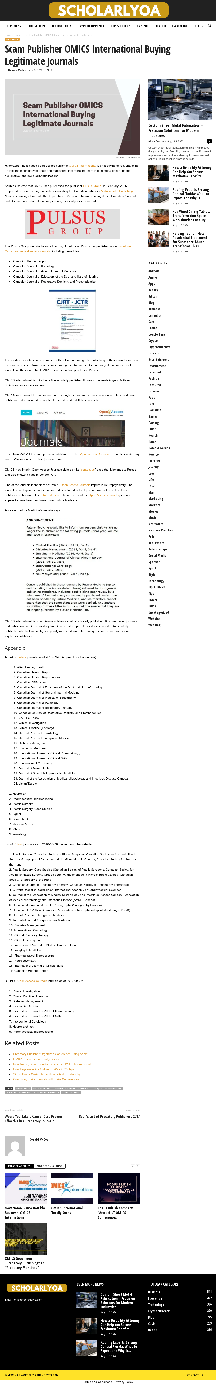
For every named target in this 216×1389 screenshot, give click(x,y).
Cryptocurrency (90, 25)
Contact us (195, 1375)
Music (152, 517)
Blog (198, 25)
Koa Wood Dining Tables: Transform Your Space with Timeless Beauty (191, 215)
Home (8, 35)
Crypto (153, 340)
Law (151, 473)
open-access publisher (46, 1092)
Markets (154, 505)
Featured (154, 384)
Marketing (155, 498)
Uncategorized (158, 612)
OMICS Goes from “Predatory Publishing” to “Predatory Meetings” (24, 1263)
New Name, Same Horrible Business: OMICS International (25, 1212)
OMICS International (82, 165)
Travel (152, 599)
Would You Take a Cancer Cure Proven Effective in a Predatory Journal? (33, 1118)
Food (151, 397)
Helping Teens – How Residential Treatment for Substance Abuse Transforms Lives (190, 239)
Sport (152, 568)
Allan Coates (156, 141)
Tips (151, 593)
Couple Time (156, 334)
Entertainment (158, 359)
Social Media (157, 555)
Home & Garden (159, 448)
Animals (153, 271)
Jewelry (153, 467)
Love (151, 486)
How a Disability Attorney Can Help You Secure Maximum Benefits (192, 171)
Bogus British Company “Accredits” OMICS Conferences (115, 1212)
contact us (88, 469)
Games (153, 416)
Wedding (154, 625)
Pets (151, 536)
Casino (142, 25)
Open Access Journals (95, 454)
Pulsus (21, 657)
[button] (209, 26)
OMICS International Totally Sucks (67, 1210)
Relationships (157, 549)
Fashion (153, 378)
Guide (152, 429)
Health (160, 25)
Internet (154, 460)
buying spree (23, 1088)
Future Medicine (50, 495)
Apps (151, 283)
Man (151, 492)
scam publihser (70, 1092)
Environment (157, 366)
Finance (153, 391)
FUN (151, 403)
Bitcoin (153, 296)
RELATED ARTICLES (19, 1166)
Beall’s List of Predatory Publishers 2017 (109, 1116)
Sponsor (154, 562)
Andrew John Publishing (117, 191)
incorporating (41, 1088)
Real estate (156, 543)
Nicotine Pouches (160, 530)
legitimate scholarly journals (71, 1088)
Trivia (152, 606)
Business (14, 25)
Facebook (155, 372)
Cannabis (154, 315)
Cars (151, 321)
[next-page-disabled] (138, 1166)
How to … (155, 454)
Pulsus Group (92, 186)
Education (36, 25)
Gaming (153, 422)
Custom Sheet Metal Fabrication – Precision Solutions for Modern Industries (175, 130)
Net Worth (155, 524)
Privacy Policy (124, 1382)
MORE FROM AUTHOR (49, 1166)
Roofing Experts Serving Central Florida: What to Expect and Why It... (191, 193)
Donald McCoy (17, 69)
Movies (153, 511)
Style (151, 574)
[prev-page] (133, 1166)
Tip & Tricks (120, 25)
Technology (61, 25)
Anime (152, 277)
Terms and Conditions (97, 1382)
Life (151, 479)
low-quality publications (106, 1088)
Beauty (153, 290)
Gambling (180, 25)
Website (154, 618)
